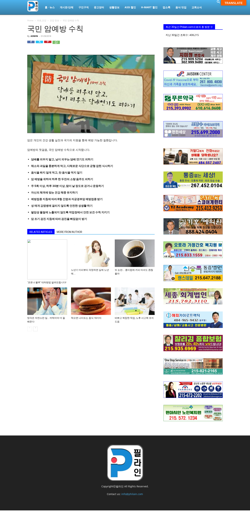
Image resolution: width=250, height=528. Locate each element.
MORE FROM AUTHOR (69, 231)
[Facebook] (31, 44)
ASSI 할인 (130, 7)
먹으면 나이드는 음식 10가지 (86, 318)
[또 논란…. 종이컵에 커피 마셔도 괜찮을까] (135, 253)
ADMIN (34, 36)
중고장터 (99, 7)
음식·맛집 (181, 7)
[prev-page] (29, 329)
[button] (218, 2)
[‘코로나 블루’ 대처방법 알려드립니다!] (47, 259)
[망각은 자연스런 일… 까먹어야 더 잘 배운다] (47, 301)
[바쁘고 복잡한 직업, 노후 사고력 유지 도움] (135, 301)
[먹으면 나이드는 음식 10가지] (91, 301)
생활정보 (114, 7)
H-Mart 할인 (149, 7)
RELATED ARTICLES (40, 231)
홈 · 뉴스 (50, 7)
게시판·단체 (66, 7)
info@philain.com (132, 494)
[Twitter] (39, 44)
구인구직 (84, 7)
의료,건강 (41, 20)
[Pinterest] (47, 44)
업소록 (166, 7)
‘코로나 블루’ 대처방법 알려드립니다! (46, 282)
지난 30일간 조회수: (177, 35)
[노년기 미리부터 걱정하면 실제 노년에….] (91, 253)
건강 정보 (54, 20)
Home (30, 20)
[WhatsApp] (56, 44)
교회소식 (197, 7)
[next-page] (35, 329)
